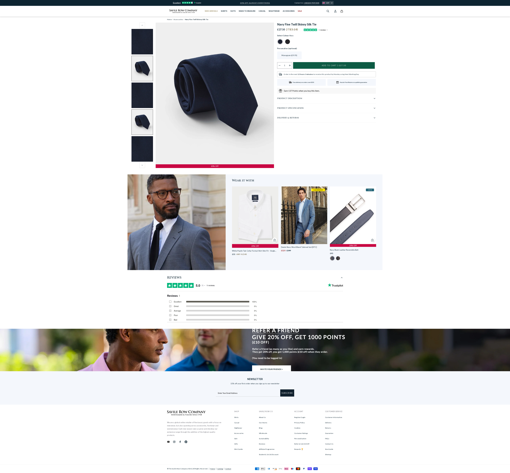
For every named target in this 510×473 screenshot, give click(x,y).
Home (212, 469)
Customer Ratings (301, 433)
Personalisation (300, 439)
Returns (328, 428)
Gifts (236, 444)
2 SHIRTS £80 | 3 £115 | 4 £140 (255, 3)
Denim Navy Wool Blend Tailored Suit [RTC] (299, 247)
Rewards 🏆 (298, 449)
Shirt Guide (238, 449)
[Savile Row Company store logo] (183, 11)
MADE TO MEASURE (247, 11)
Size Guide (329, 449)
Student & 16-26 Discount (269, 454)
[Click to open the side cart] (341, 11)
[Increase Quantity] (290, 65)
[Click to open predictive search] (328, 11)
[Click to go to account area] (335, 11)
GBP (327, 3)
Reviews (262, 444)
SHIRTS (224, 11)
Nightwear (238, 428)
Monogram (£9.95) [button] (289, 55)
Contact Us (329, 444)
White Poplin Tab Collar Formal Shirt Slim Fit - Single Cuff (253, 251)
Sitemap (328, 454)
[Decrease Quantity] (279, 65)
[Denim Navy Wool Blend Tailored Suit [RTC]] (304, 215)
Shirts (236, 417)
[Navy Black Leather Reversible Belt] (353, 215)
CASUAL (262, 11)
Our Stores (263, 423)
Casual (236, 423)
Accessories (178, 19)
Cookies (297, 428)
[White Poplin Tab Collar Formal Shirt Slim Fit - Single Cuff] (255, 215)
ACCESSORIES (289, 11)
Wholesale (263, 433)
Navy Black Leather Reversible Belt (344, 250)
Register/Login (299, 417)
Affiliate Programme (267, 449)
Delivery (328, 423)
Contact (228, 469)
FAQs (327, 439)
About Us (262, 417)
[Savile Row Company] (186, 413)
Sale (235, 439)
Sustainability (264, 439)
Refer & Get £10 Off (301, 444)
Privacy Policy (299, 423)
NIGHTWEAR (274, 11)
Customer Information (333, 417)
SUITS (233, 11)
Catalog (220, 469)
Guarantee (329, 433)
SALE (300, 11)
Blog (260, 428)
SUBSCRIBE (287, 393)
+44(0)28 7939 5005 (311, 3)
